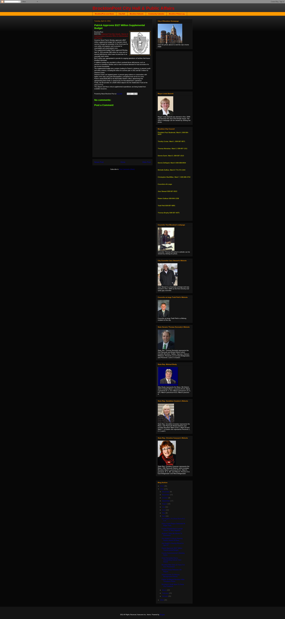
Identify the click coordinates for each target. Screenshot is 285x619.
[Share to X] (132, 94)
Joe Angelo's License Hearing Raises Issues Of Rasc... (172, 539)
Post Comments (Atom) (127, 169)
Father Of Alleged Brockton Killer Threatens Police (173, 580)
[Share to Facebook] (134, 94)
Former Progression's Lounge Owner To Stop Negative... (172, 529)
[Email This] (128, 94)
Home (123, 162)
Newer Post (99, 162)
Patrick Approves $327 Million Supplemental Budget (172, 549)
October (165, 498)
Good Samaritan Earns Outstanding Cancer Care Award (171, 560)
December (166, 492)
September (166, 501)
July (163, 507)
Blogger (162, 614)
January (165, 596)
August (164, 504)
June (164, 510)
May (164, 513)
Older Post (146, 162)
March (164, 590)
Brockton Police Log (177, 14)
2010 (162, 600)
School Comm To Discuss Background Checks (171, 575)
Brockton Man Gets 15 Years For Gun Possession (173, 566)
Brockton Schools (137, 14)
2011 (162, 489)
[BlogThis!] (130, 94)
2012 (162, 486)
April (164, 516)
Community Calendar (156, 14)
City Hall (122, 14)
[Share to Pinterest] (136, 94)
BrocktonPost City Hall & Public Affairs (133, 8)
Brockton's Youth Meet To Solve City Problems (173, 585)
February (165, 593)
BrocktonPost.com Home (104, 14)
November (166, 495)
